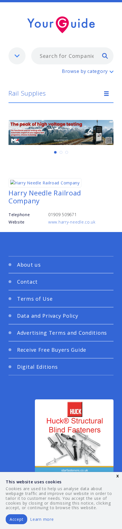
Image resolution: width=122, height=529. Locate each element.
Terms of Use (35, 298)
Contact (27, 281)
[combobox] (72, 55)
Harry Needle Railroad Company (45, 197)
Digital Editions (37, 366)
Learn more (42, 519)
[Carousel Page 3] (66, 152)
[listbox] (17, 55)
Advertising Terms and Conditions (62, 332)
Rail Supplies (27, 93)
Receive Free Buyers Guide (51, 349)
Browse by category (85, 71)
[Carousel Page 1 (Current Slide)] (55, 152)
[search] (105, 55)
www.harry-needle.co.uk (72, 222)
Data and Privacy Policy (47, 315)
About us (29, 264)
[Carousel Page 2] (61, 152)
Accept (16, 519)
